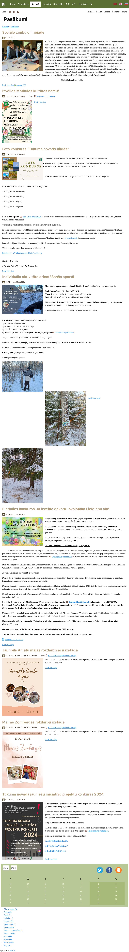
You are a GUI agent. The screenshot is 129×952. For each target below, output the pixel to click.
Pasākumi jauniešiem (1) (13, 930)
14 (63, 891)
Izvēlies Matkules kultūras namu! (30, 91)
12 (28, 891)
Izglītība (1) (8, 918)
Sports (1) (8, 936)
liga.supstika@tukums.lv (62, 557)
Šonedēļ (107, 12)
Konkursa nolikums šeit (14, 639)
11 (10, 891)
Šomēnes (116, 12)
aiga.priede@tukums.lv (32, 217)
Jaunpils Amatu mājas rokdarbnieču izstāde (40, 650)
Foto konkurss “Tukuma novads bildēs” (35, 149)
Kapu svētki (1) (10, 924)
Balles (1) (7, 912)
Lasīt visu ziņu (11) (14, 85)
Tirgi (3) (7, 945)
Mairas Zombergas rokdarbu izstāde (33, 722)
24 (116, 895)
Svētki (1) (8, 939)
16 (98, 891)
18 (10, 895)
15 (81, 891)
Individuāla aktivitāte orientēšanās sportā (38, 277)
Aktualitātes (23, 4)
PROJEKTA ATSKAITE (55, 851)
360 (67, 4)
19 (28, 895)
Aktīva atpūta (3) (10, 909)
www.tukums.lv (71, 238)
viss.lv (12, 950)
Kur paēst (46, 4)
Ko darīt (35, 4)
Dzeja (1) (7, 915)
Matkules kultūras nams (46, 96)
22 (81, 895)
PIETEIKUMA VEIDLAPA (56, 846)
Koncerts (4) (9, 927)
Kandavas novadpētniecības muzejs (62, 655)
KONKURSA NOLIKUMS (56, 841)
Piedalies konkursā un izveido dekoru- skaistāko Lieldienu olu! (55, 509)
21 (63, 895)
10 (116, 888)
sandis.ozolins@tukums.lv (98, 831)
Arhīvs (124, 12)
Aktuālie (91, 12)
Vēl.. (74, 4)
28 (45, 884)
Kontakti (83, 4)
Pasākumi (15, 27)
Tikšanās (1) (8, 942)
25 (10, 899)
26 (10, 884)
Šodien (99, 12)
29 (63, 884)
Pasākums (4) (9, 933)
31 (116, 899)
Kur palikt (58, 4)
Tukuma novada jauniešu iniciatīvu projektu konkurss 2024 (53, 794)
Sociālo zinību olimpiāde (23, 32)
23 (98, 895)
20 (45, 895)
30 (98, 899)
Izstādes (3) (8, 921)
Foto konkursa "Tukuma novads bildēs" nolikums (22, 253)
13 (45, 891)
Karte (12, 4)
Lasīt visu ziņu (40, 102)
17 (116, 891)
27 (28, 884)
